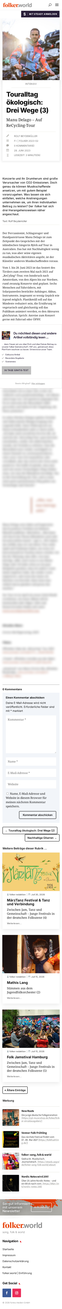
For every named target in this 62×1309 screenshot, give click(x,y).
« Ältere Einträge (15, 1090)
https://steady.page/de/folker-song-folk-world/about (40, 1163)
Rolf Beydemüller (25, 136)
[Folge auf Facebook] (6, 1293)
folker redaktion (17, 894)
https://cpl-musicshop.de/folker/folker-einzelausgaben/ (40, 1119)
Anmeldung (41, 1207)
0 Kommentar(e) (24, 145)
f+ (15, 140)
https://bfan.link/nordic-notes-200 (40, 1185)
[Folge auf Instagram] (16, 1293)
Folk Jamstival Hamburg (27, 1057)
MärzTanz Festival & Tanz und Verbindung (28, 902)
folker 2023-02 (28, 140)
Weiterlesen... (14, 923)
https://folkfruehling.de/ (40, 1141)
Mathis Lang (17, 983)
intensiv (31, 83)
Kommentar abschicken (38, 815)
